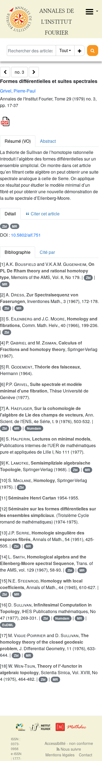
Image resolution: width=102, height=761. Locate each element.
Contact (85, 754)
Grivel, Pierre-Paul (18, 91)
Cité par (47, 252)
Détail (10, 213)
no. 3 (19, 72)
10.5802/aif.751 (26, 235)
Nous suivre (70, 749)
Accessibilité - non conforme (69, 743)
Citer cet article (45, 213)
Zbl (4, 226)
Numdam (34, 428)
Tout (63, 50)
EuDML (7, 624)
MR (14, 226)
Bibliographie (17, 252)
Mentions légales (60, 754)
